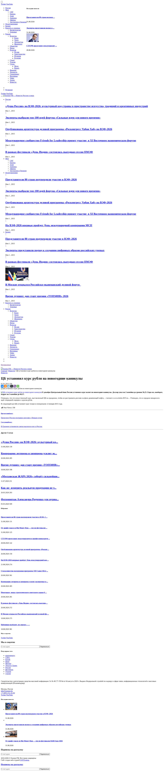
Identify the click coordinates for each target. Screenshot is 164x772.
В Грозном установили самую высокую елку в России (21, 426)
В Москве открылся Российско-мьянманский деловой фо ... (25, 614)
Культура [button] (13, 311)
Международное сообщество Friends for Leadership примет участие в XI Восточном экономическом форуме (70, 140)
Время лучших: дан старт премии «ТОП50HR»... (30, 464)
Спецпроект (14, 74)
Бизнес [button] (8, 232)
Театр (16, 40)
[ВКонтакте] (2, 386)
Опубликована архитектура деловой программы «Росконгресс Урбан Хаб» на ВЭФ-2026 (58, 129)
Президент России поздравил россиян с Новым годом (21, 418)
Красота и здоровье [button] (12, 303)
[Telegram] (8, 386)
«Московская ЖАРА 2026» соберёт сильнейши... (30, 476)
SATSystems (24, 760)
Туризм (12, 62)
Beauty (16, 68)
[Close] (2, 2)
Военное (13, 70)
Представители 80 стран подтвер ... (40, 17)
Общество (14, 46)
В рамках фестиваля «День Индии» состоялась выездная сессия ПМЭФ (49, 151)
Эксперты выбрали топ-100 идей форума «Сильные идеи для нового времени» (52, 117)
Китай (7, 660)
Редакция (8, 90)
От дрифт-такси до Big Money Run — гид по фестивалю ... (24, 528)
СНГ (11, 12)
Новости (13, 82)
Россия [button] (8, 99)
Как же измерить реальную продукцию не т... (28, 487)
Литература (18, 42)
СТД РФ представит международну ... (41, 46)
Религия (13, 50)
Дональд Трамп (11, 666)
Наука (12, 48)
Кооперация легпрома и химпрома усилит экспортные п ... (24, 582)
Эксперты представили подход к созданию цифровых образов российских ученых (54, 250)
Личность (13, 72)
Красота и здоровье (12, 28)
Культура (13, 36)
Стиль (12, 64)
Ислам (16, 52)
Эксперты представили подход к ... (40, 28)
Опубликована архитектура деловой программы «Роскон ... (25, 549)
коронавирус (10, 656)
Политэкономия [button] (11, 173)
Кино (16, 38)
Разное (7, 34)
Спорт (12, 60)
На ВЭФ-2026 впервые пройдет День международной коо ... (25, 560)
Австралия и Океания (18, 22)
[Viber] (14, 386)
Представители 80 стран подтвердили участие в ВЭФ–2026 (41, 179)
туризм (8, 674)
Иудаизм (17, 56)
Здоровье (13, 32)
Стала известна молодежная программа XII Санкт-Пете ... (24, 571)
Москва (8, 664)
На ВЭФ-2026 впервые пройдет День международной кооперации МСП (48, 225)
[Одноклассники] (5, 386)
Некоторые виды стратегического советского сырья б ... (24, 592)
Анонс (12, 80)
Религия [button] (13, 325)
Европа (12, 14)
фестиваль (9, 670)
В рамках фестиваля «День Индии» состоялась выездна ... (24, 603)
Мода (16, 66)
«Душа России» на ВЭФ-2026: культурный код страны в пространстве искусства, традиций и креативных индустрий (76, 106)
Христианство (19, 54)
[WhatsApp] (18, 386)
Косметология (15, 30)
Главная (4, 371)
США (7, 658)
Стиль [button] (12, 339)
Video (12, 78)
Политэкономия (11, 24)
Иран (7, 662)
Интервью (14, 76)
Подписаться (6, 365)
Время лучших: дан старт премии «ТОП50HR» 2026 (36, 296)
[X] (11, 386)
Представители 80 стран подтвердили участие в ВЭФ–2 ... (24, 517)
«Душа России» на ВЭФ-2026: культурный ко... (29, 442)
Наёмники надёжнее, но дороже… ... (15, 625)
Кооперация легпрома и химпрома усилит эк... (29, 453)
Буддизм (17, 58)
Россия (8, 8)
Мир (7, 10)
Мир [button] (7, 159)
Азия (12, 16)
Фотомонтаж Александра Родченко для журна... (30, 499)
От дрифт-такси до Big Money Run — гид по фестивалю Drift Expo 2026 (34, 741)
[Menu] (2, 96)
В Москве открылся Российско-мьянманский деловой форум (43, 284)
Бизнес (8, 26)
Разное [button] (7, 309)
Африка (13, 20)
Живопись (18, 44)
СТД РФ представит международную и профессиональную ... (25, 539)
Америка (13, 18)
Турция (8, 672)
